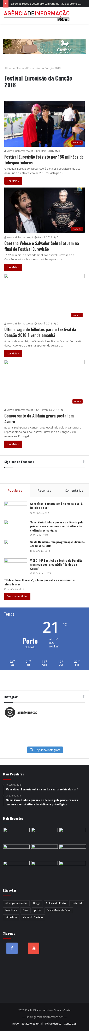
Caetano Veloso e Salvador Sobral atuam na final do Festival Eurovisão (41, 246)
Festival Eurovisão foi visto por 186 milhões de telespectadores (44, 160)
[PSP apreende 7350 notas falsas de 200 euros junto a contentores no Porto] (16, 835)
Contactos (70, 1023)
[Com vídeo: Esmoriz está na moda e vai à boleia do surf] (15, 509)
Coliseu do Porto (56, 903)
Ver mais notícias (17, 596)
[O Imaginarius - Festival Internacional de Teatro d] (44, 722)
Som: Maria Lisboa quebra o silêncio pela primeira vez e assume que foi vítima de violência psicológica (56, 526)
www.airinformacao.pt (19, 151)
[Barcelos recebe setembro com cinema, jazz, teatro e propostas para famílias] (72, 835)
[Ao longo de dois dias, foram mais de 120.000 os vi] (44, 738)
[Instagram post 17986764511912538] (44, 730)
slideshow (11, 917)
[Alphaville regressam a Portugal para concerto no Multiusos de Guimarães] (44, 835)
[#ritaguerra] (44, 734)
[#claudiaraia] (44, 726)
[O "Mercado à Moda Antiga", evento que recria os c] (44, 743)
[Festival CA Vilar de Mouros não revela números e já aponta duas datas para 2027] (72, 852)
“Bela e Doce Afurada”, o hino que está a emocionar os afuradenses (40, 582)
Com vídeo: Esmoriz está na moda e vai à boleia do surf (56, 505)
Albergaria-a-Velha (16, 903)
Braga (36, 903)
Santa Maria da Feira (59, 910)
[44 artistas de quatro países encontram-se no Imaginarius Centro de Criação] (44, 868)
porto (37, 910)
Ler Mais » (13, 181)
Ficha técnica (53, 1023)
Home (11, 68)
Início (15, 1023)
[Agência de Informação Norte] (37, 15)
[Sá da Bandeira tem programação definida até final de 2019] (15, 547)
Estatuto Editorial (32, 1023)
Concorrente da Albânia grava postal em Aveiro (39, 418)
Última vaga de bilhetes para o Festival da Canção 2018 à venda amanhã (40, 332)
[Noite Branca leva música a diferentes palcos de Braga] (16, 868)
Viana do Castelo (33, 917)
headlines (11, 910)
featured (77, 903)
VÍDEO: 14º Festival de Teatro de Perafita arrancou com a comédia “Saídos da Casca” (56, 564)
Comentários (74, 490)
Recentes (44, 490)
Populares (15, 490)
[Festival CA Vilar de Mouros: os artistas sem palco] (72, 868)
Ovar (25, 910)
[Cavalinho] (44, 41)
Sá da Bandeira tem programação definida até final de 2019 (57, 544)
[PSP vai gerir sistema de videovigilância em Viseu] (44, 852)
